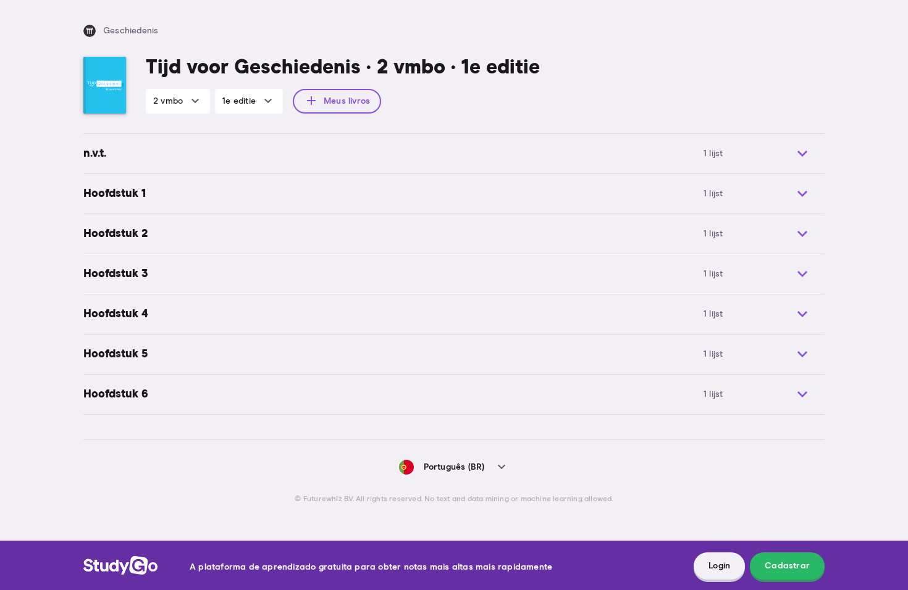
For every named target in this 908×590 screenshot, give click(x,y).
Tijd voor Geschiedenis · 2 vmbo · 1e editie (343, 68)
